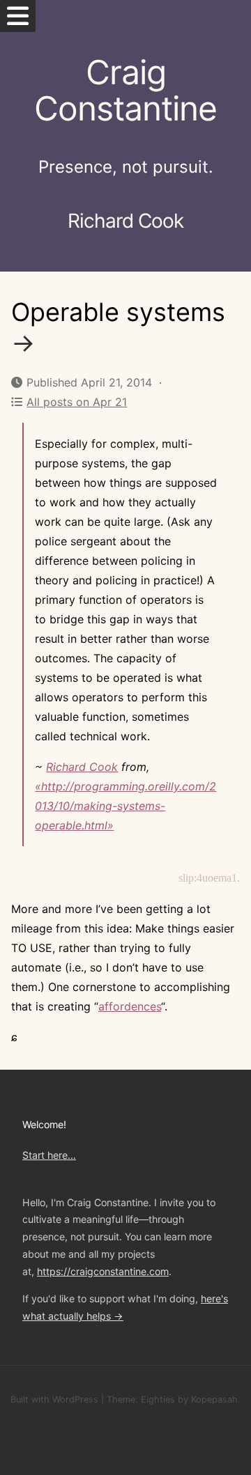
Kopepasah (214, 1399)
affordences (129, 1006)
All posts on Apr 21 (76, 402)
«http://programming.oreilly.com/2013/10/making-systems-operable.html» (125, 805)
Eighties (158, 1399)
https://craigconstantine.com (103, 1271)
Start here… (49, 1155)
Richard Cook (82, 767)
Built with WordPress (54, 1399)
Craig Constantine (125, 91)
